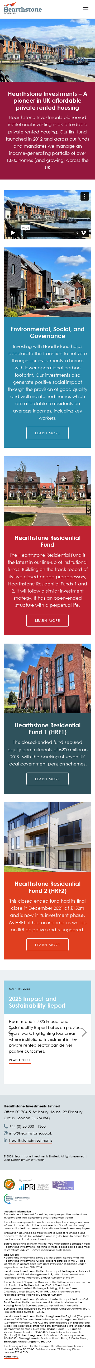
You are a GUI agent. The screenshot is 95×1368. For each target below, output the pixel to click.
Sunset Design (35, 1160)
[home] (23, 8)
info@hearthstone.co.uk (30, 1133)
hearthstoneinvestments (30, 1140)
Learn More (47, 433)
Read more (11, 1356)
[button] (86, 9)
